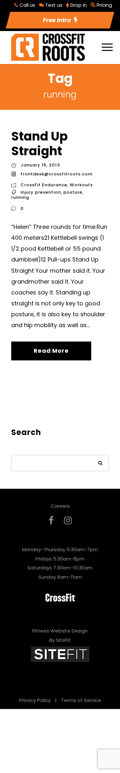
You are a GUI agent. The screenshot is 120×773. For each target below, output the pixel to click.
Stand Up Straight (39, 143)
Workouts (81, 185)
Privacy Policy (35, 700)
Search (100, 463)
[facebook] (51, 520)
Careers (60, 506)
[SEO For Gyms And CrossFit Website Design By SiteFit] (60, 653)
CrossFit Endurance (43, 185)
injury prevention (40, 192)
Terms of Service (81, 700)
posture (72, 192)
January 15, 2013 (40, 165)
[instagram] (68, 520)
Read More (51, 351)
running (20, 197)
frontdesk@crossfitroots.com (56, 174)
